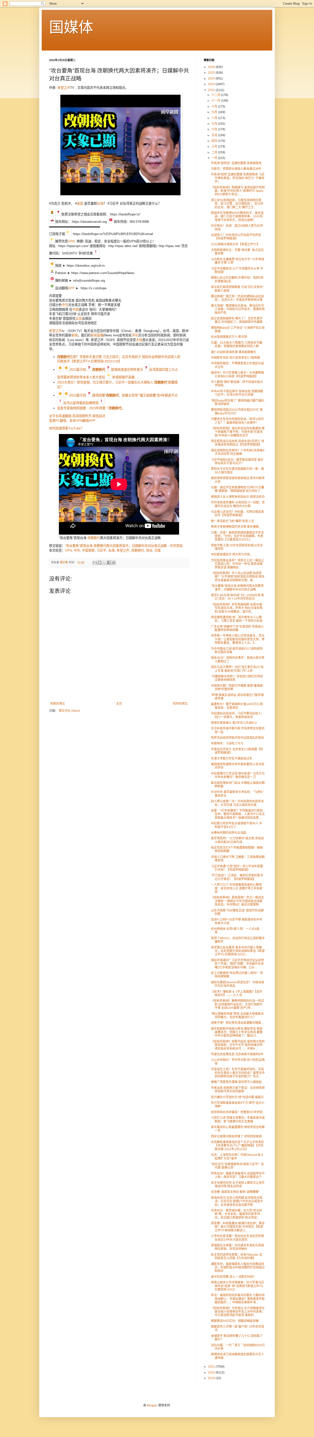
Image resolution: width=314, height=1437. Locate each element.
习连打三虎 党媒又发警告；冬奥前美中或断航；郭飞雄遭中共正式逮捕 (238, 1119)
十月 (214, 106)
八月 (214, 118)
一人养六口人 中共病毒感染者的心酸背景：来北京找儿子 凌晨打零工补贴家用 (236, 888)
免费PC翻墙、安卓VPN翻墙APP (72, 420)
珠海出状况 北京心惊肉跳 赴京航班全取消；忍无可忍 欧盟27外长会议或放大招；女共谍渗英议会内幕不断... (237, 1201)
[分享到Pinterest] (113, 562)
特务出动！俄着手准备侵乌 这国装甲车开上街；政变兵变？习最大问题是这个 (238, 1175)
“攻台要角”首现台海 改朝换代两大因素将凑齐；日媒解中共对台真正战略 (116, 546)
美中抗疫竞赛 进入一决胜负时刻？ (233, 1277)
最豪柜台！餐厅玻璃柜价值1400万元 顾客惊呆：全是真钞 (237, 705)
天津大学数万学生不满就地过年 (231, 758)
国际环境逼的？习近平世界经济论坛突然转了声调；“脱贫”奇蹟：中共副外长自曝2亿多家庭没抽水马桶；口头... (237, 964)
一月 (214, 158)
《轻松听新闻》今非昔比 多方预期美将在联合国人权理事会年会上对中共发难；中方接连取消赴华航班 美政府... (238, 1311)
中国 (75, 309)
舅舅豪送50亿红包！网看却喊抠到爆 (235, 1321)
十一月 (216, 100)
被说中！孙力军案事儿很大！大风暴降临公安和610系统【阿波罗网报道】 (237, 374)
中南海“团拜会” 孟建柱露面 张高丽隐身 (236, 163)
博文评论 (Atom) (69, 710)
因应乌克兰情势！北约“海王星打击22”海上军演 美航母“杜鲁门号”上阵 (237, 668)
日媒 (157, 550)
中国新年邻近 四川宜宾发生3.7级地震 (235, 357)
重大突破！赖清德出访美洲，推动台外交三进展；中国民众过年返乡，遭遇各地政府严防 (238, 309)
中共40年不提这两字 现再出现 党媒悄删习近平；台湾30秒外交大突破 (237, 393)
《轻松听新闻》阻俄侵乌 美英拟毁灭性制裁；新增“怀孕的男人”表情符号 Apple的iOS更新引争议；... (238, 191)
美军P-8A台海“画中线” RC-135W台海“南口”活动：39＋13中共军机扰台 (237, 596)
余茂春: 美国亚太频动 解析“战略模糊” (235, 1192)
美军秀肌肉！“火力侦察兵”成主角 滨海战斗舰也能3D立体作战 (237, 840)
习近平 (101, 550)
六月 (214, 129)
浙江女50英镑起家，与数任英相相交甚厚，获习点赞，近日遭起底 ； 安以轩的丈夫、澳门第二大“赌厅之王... (237, 203)
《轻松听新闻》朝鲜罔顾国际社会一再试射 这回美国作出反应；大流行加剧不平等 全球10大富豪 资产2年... (237, 1004)
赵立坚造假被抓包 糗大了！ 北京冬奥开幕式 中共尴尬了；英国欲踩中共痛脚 (236, 320)
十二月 (216, 95)
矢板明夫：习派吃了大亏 (227, 743)
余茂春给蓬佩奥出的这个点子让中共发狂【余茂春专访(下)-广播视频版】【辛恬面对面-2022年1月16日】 (237, 1145)
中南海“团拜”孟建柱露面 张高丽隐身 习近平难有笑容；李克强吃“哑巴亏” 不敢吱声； (237, 178)
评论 (135, 335)
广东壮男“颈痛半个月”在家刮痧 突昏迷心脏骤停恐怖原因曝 (237, 628)
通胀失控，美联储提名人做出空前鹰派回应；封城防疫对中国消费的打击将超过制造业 (238, 1267)
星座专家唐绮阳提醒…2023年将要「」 (91, 408)
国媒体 (71, 27)
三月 (214, 146)
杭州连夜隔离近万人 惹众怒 (229, 337)
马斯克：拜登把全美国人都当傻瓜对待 (236, 169)
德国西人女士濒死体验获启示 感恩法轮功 (238, 497)
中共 (65, 305)
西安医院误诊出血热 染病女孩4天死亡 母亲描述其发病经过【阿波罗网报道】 (237, 442)
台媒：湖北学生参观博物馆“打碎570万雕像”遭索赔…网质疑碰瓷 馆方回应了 (237, 489)
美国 (80, 203)
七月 (214, 123)
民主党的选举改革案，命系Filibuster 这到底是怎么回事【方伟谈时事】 (236, 1256)
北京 (79, 318)
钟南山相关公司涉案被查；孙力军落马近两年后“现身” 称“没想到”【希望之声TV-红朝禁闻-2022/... (237, 1286)
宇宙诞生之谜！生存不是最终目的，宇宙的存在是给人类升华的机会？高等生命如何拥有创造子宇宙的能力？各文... (238, 1073)
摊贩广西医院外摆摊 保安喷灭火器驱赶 (236, 1082)
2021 (212, 1366)
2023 (212, 84)
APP (71, 288)
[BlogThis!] (99, 562)
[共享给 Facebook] (108, 562)
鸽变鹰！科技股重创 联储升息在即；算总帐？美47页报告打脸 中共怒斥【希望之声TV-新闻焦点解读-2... (238, 1227)
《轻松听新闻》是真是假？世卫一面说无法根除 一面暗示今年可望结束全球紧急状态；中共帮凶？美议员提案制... (237, 901)
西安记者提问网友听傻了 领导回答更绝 (236, 1136)
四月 (214, 141)
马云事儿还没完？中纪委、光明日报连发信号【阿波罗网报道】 (237, 513)
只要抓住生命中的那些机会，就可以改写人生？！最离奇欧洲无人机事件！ (237, 420)
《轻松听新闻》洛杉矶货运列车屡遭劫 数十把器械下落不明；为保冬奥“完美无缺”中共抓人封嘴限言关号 (238, 432)
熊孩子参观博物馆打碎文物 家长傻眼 (235, 526)
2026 (212, 67)
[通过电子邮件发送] (94, 562)
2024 (212, 78)
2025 (212, 72)
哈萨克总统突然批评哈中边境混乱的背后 (237, 737)
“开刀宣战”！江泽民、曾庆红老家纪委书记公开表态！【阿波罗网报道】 (237, 877)
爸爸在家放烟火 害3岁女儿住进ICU (234, 723)
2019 (212, 1378)
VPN (71, 241)
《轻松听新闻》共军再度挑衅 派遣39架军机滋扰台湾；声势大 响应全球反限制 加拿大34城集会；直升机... (236, 608)
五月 (214, 135)
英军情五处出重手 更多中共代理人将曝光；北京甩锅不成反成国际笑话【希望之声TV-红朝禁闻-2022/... (238, 951)
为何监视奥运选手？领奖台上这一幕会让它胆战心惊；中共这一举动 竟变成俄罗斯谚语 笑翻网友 (237, 564)
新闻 (74, 335)
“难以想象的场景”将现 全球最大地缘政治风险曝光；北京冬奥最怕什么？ (237, 1015)
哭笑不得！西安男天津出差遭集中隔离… (237, 1023)
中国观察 (88, 550)
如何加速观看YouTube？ (66, 428)
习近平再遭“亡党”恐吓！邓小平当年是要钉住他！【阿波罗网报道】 (237, 868)
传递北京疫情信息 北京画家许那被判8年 (237, 1054)
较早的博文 (180, 703)
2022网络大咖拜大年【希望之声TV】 (235, 244)
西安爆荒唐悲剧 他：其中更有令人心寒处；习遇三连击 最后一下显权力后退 (236, 619)
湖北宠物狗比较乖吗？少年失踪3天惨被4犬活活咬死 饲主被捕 (237, 452)
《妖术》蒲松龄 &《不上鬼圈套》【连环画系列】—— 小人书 (236, 993)
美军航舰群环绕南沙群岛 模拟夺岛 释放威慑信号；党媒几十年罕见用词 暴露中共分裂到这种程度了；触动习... (236, 1032)
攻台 (149, 550)
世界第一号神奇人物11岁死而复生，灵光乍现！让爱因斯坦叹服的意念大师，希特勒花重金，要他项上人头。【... (238, 639)
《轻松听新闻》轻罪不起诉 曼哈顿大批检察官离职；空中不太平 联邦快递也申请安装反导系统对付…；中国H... (238, 1045)
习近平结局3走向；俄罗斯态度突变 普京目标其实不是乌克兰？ (237, 461)
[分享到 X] (104, 562)
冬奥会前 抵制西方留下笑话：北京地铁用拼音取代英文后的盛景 (238, 1089)
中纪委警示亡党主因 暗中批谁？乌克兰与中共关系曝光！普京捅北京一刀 (238, 775)
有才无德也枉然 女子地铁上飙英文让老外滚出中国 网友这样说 (238, 1184)
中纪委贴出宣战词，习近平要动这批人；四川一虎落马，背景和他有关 (237, 715)
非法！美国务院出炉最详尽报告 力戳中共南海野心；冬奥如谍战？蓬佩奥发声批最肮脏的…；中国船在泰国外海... (238, 1298)
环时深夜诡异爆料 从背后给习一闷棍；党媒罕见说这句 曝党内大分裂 (238, 504)
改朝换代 (93, 538)
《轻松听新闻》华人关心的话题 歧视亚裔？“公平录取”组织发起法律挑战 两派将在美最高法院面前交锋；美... (237, 576)
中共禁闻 (176, 546)
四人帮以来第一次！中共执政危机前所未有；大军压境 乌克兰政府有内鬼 (237, 803)
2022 (212, 90)
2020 (212, 1372)
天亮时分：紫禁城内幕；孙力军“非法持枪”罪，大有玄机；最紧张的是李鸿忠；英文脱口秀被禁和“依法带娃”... (236, 1214)
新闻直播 (97, 335)
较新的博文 (57, 703)
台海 (100, 203)
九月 (214, 112)
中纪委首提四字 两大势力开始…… (233, 554)
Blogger (152, 1405)
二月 (214, 152)
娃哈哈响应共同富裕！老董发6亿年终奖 (237, 1112)
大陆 (139, 340)
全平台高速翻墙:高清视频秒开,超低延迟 (77, 416)
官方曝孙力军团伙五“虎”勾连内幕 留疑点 (237, 1097)
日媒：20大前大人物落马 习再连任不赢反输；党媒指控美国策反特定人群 (236, 344)
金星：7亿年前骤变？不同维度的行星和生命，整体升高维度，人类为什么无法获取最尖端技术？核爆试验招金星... (238, 814)
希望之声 (63, 88)
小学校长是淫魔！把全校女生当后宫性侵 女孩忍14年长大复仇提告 (237, 1237)
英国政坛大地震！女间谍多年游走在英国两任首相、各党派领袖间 (237, 1247)
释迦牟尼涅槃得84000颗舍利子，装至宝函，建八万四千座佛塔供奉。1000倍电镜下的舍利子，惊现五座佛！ (237, 216)
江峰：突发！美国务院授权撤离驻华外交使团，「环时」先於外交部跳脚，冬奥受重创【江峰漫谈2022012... (237, 536)
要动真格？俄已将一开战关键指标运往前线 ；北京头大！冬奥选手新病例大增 (237, 298)
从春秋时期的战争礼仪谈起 (228, 832)
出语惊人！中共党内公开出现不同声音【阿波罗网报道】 (236, 236)
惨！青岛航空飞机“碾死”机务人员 (232, 521)
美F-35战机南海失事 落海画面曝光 (233, 352)
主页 (119, 703)
